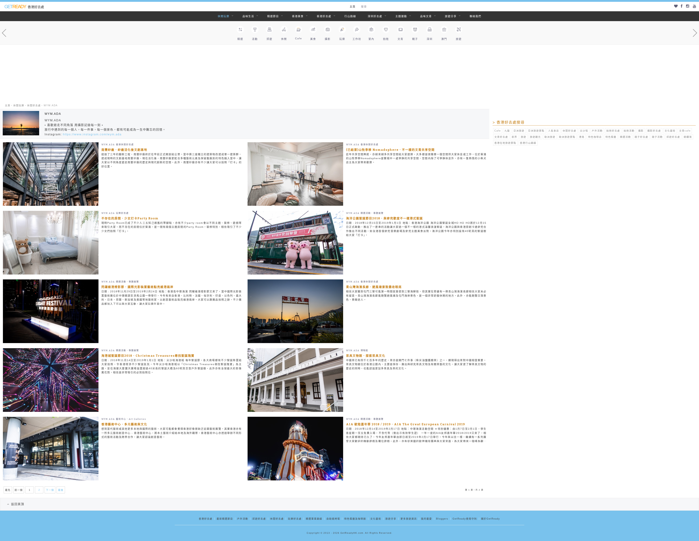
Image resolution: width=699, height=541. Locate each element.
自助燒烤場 (333, 518)
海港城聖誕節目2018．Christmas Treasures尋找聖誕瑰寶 (147, 355)
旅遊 (523, 137)
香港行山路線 (528, 143)
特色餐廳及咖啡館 (355, 518)
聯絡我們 (475, 16)
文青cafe (685, 130)
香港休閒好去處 (125, 144)
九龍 (507, 130)
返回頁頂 (17, 504)
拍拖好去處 (613, 130)
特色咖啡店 (595, 137)
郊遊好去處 (673, 137)
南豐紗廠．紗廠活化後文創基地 (124, 150)
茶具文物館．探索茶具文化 (365, 355)
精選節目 (273, 16)
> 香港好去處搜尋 (509, 122)
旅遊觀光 (535, 137)
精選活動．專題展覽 (372, 213)
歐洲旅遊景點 (567, 137)
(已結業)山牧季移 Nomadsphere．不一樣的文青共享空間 (390, 150)
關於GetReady (490, 518)
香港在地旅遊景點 (505, 143)
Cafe (497, 130)
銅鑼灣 (688, 137)
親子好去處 (641, 137)
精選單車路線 (314, 518)
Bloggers (442, 518)
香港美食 (298, 16)
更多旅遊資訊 (408, 518)
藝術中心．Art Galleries (131, 419)
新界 (514, 137)
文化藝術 (670, 130)
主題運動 (401, 16)
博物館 (364, 350)
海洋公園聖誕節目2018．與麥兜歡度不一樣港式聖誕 (384, 218)
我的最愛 (426, 518)
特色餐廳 (610, 137)
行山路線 (350, 16)
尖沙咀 (584, 130)
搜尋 (364, 6)
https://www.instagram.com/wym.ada (92, 134)
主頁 (353, 6)
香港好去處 (324, 16)
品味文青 (426, 16)
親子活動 (657, 137)
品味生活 (248, 16)
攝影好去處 (654, 130)
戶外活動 (597, 130)
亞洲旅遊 (519, 130)
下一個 (50, 490)
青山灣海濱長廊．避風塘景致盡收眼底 (374, 287)
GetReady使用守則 (465, 518)
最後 (61, 490)
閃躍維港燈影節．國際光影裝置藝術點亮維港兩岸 (137, 287)
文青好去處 (501, 137)
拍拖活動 (629, 130)
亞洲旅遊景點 (536, 130)
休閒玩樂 (223, 16)
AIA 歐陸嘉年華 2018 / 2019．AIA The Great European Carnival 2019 (405, 424)
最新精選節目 (225, 518)
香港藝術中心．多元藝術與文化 (124, 424)
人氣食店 (553, 130)
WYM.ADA (108, 144)
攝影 (641, 130)
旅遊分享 (451, 16)
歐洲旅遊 (549, 137)
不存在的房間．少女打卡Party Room (130, 218)
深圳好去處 (375, 16)
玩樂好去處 (122, 213)
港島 (582, 137)
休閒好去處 (34, 105)
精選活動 (625, 137)
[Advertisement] (349, 71)
